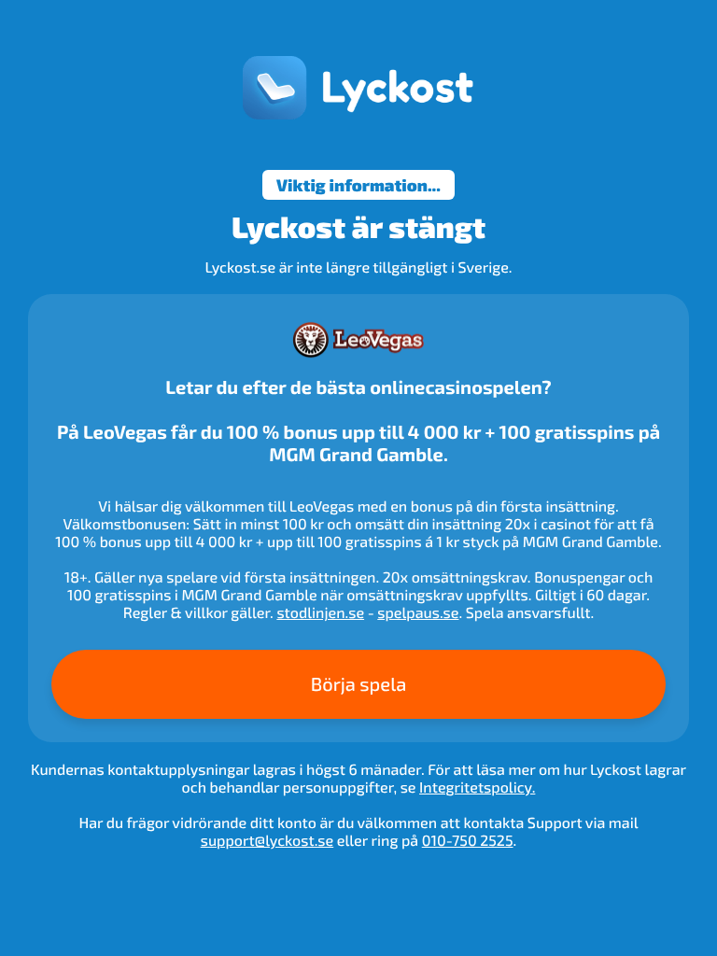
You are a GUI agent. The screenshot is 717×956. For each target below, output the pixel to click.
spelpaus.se (417, 613)
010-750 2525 (467, 841)
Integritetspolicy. (477, 787)
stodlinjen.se (320, 613)
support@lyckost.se (267, 841)
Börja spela (359, 684)
